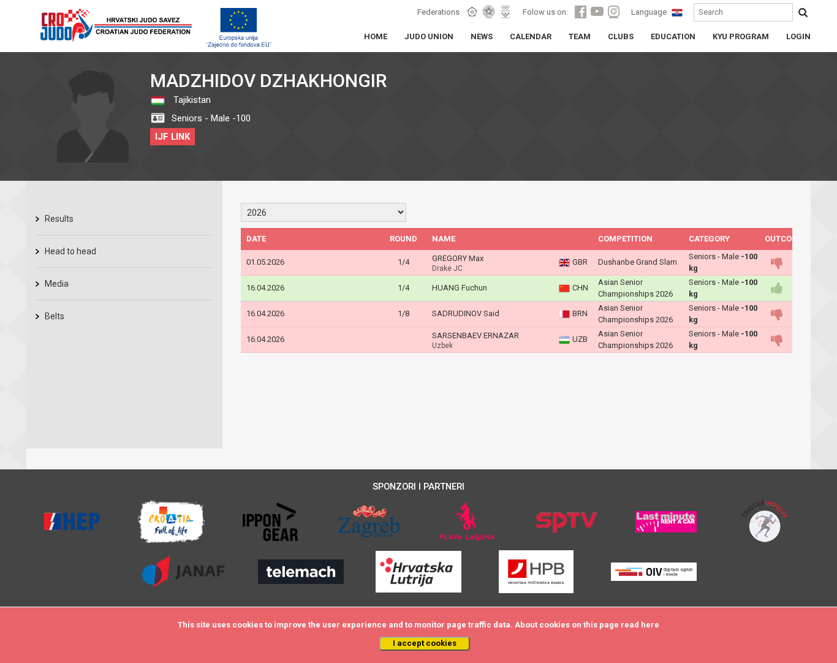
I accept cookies (424, 643)
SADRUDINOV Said (465, 313)
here (650, 624)
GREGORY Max (457, 258)
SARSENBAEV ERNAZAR (475, 335)
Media (57, 284)
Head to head (70, 251)
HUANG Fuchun (459, 287)
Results (59, 219)
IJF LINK (172, 136)
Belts (54, 316)
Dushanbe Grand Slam (637, 262)
